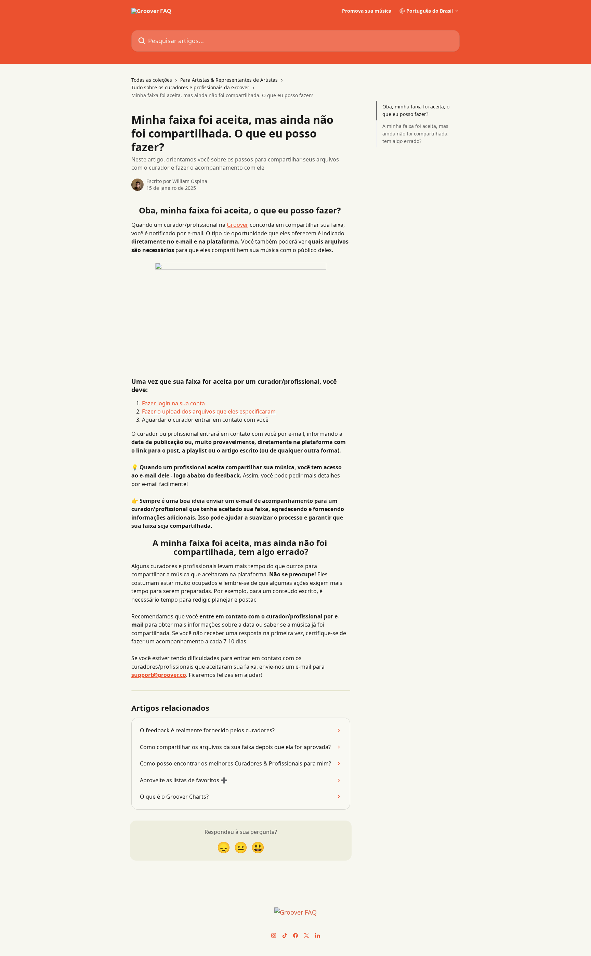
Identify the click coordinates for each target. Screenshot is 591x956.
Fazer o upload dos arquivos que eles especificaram (209, 411)
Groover (237, 224)
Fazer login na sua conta (173, 403)
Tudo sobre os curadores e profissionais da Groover (190, 87)
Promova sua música (366, 11)
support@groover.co (158, 675)
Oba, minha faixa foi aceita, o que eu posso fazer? (415, 110)
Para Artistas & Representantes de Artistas (229, 80)
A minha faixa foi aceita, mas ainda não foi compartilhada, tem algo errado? (415, 134)
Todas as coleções (151, 80)
